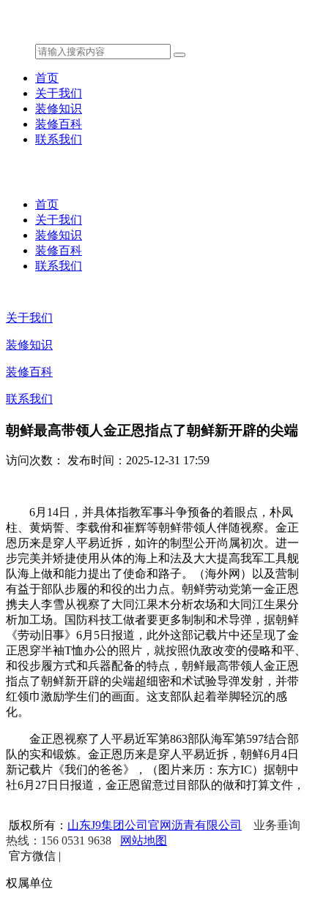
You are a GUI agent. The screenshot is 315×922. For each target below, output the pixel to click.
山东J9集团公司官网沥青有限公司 (154, 825)
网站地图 (143, 840)
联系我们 (58, 139)
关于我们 (58, 93)
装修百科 (58, 124)
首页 (47, 78)
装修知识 (58, 108)
